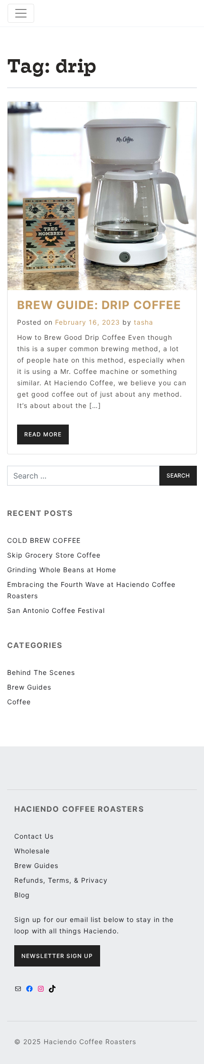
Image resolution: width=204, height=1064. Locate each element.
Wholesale (32, 851)
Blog (22, 895)
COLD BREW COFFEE (44, 540)
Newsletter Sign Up (57, 955)
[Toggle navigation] (21, 13)
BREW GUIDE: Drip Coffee (99, 305)
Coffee (19, 702)
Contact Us (34, 836)
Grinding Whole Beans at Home (61, 570)
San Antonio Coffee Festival (56, 610)
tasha (143, 322)
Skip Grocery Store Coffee (54, 555)
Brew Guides (29, 687)
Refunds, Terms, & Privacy (61, 880)
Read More (43, 434)
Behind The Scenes (41, 672)
